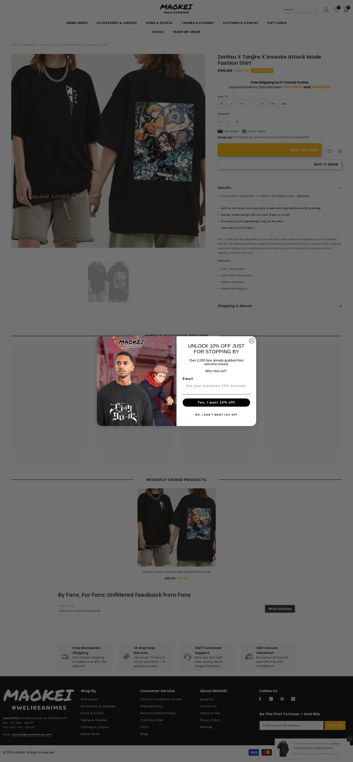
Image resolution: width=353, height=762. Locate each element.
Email (188, 378)
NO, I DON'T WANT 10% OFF (216, 414)
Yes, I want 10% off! (216, 402)
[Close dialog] (251, 340)
